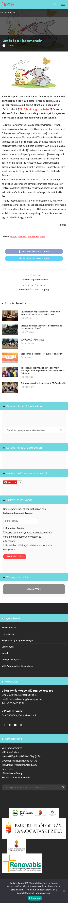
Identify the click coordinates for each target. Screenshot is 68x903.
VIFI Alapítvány (10, 752)
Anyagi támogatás (11, 659)
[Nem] (64, 891)
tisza (42, 236)
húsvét (13, 236)
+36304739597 (15, 703)
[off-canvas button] (63, 4)
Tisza (12, 12)
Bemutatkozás (9, 627)
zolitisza (10, 45)
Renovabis (7, 768)
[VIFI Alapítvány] (34, 589)
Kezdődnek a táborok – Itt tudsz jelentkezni (42, 353)
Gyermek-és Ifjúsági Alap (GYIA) (19, 760)
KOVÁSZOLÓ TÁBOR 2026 (32, 339)
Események (8, 646)
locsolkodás (33, 236)
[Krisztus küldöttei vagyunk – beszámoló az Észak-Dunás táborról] (10, 329)
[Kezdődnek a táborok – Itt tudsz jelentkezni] (10, 358)
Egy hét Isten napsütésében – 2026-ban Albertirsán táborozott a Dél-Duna (40, 313)
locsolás (22, 236)
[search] (55, 4)
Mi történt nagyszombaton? (35, 109)
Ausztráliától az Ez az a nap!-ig (34, 289)
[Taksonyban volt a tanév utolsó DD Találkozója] (10, 387)
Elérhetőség (8, 633)
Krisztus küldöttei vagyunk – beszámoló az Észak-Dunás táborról (41, 327)
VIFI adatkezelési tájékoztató (17, 665)
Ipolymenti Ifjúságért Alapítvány (19, 764)
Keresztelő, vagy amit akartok (34, 279)
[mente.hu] (8, 4)
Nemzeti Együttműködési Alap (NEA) (21, 756)
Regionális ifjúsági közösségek (18, 640)
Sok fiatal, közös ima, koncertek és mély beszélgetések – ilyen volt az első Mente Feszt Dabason (43, 370)
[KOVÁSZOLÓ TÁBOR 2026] (10, 344)
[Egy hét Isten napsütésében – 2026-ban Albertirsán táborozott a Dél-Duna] (10, 315)
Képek (5, 653)
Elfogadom (34, 898)
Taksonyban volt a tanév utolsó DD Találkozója (43, 383)
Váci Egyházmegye (12, 747)
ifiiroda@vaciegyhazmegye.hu (25, 699)
